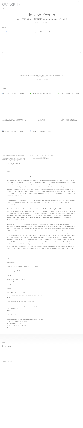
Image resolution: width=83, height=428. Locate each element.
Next (80, 52)
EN (78, 1)
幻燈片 (78, 27)
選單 (3, 8)
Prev (3, 52)
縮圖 (80, 27)
